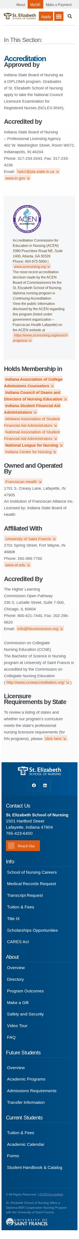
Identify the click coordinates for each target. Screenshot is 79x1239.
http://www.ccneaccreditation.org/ (36, 682)
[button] (58, 16)
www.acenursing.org (30, 267)
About (20, 5)
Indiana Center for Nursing (28, 452)
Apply (46, 17)
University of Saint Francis (28, 539)
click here (53, 739)
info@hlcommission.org (37, 629)
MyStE (35, 5)
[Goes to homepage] (20, 16)
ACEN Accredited (51, 1194)
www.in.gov (15, 178)
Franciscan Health (21, 482)
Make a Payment (59, 5)
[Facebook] (34, 785)
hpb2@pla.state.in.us (35, 171)
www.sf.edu (15, 565)
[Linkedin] (45, 785)
